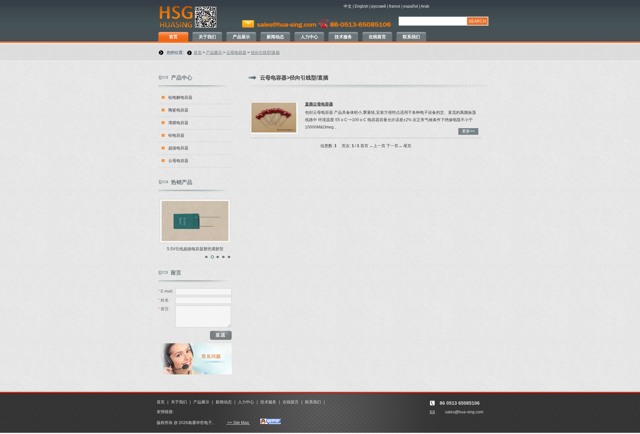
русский (378, 6)
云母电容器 (236, 52)
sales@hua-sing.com (464, 412)
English (361, 6)
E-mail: (165, 291)
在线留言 (377, 36)
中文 (348, 6)
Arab (425, 6)
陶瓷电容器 (178, 110)
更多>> (468, 131)
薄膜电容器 (178, 122)
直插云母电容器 (319, 104)
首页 (173, 36)
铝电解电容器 (180, 97)
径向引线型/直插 (265, 52)
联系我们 (411, 36)
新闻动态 (275, 36)
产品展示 (241, 36)
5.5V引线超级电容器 (195, 249)
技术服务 (343, 36)
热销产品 (181, 182)
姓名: (164, 300)
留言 (176, 273)
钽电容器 (176, 135)
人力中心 (309, 36)
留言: (164, 309)
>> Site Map (238, 422)
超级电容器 (178, 148)
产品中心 (181, 78)
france (394, 6)
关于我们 (207, 36)
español (410, 6)
